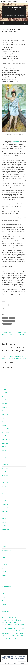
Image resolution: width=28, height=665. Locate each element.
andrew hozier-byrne (7, 620)
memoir (10, 635)
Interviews (4, 579)
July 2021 (4, 418)
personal (19, 638)
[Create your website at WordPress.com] (14, 1)
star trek (15, 640)
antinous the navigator (9, 320)
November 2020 (5, 436)
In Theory (10, 314)
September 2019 (5, 479)
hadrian (22, 631)
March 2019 (4, 500)
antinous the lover (6, 624)
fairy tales (19, 628)
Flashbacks (4, 561)
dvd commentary (7, 323)
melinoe (5, 635)
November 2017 (5, 529)
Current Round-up (6, 550)
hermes (3, 633)
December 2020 (5, 432)
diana (19, 626)
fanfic (22, 628)
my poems (6, 638)
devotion (16, 626)
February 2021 (5, 428)
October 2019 (5, 475)
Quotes (3, 600)
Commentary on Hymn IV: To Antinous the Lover (20, 334)
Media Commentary (7, 586)
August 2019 (5, 482)
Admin (3, 539)
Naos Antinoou (15, 141)
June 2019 (4, 490)
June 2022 (4, 403)
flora (11, 631)
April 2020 (4, 457)
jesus (21, 633)
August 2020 (5, 443)
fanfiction (4, 631)
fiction (8, 631)
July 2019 (4, 486)
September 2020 (6, 439)
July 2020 (4, 446)
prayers (8, 641)
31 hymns (5, 318)
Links (3, 582)
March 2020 (5, 461)
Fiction (3, 557)
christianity (4, 626)
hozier (12, 633)
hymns (17, 633)
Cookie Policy (4, 659)
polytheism (4, 640)
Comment (21, 377)
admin (10, 617)
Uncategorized (5, 611)
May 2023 (4, 396)
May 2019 (4, 493)
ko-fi (3, 635)
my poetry (14, 638)
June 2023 (4, 392)
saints (11, 641)
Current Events (5, 546)
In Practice (4, 571)
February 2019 (5, 504)
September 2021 (5, 414)
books (3, 543)
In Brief (3, 568)
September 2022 (5, 400)
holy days (4, 564)
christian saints (9, 626)
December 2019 (5, 468)
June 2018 (4, 522)
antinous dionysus (5, 622)
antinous (12, 318)
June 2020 (4, 450)
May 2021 (4, 421)
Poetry (14, 314)
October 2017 (5, 533)
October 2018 (5, 508)
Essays (6, 314)
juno (23, 633)
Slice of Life (4, 607)
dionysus (23, 626)
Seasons (4, 604)
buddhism (22, 624)
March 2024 (5, 385)
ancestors (14, 617)
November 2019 (5, 472)
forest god (16, 631)
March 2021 (4, 425)
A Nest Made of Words (14, 9)
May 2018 (4, 525)
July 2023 (4, 389)
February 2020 (5, 464)
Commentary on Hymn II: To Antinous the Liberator (7, 334)
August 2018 (5, 515)
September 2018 (5, 511)
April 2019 (4, 497)
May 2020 (4, 454)
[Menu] (4, 23)
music (3, 589)
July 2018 (4, 518)
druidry (3, 628)
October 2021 (5, 410)
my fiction (20, 635)
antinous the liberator (13, 622)
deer (13, 626)
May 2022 (4, 407)
